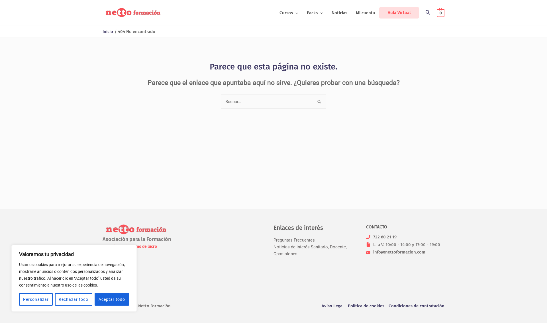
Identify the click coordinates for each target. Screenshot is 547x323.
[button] (295, 13)
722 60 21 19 (385, 237)
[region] (74, 278)
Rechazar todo (73, 299)
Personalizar (36, 299)
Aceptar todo (112, 299)
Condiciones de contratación (416, 305)
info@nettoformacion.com (399, 252)
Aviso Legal (333, 305)
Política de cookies (366, 305)
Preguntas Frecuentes (294, 240)
